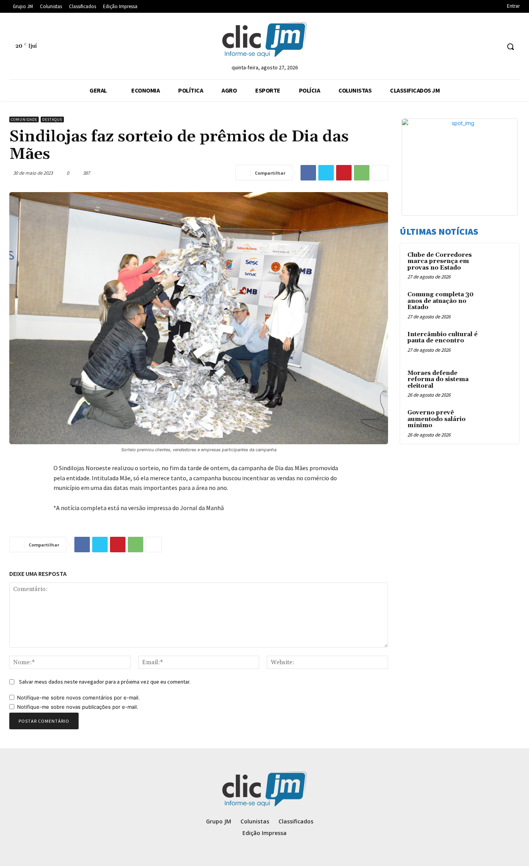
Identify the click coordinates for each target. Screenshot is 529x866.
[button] (510, 46)
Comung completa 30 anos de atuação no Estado (440, 301)
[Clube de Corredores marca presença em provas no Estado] (498, 264)
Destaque (52, 119)
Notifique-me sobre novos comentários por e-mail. (78, 697)
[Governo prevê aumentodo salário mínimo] (498, 421)
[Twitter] (326, 172)
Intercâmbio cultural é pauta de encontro (442, 338)
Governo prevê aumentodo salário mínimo (436, 419)
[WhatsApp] (361, 172)
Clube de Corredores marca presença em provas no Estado (439, 261)
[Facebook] (308, 172)
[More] (380, 172)
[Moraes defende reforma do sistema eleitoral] (498, 382)
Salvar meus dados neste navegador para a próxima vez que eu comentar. (105, 681)
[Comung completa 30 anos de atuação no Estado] (498, 303)
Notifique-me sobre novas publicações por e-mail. (77, 707)
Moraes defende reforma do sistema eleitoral (438, 379)
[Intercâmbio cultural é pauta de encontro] (498, 343)
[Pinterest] (344, 172)
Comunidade (24, 119)
